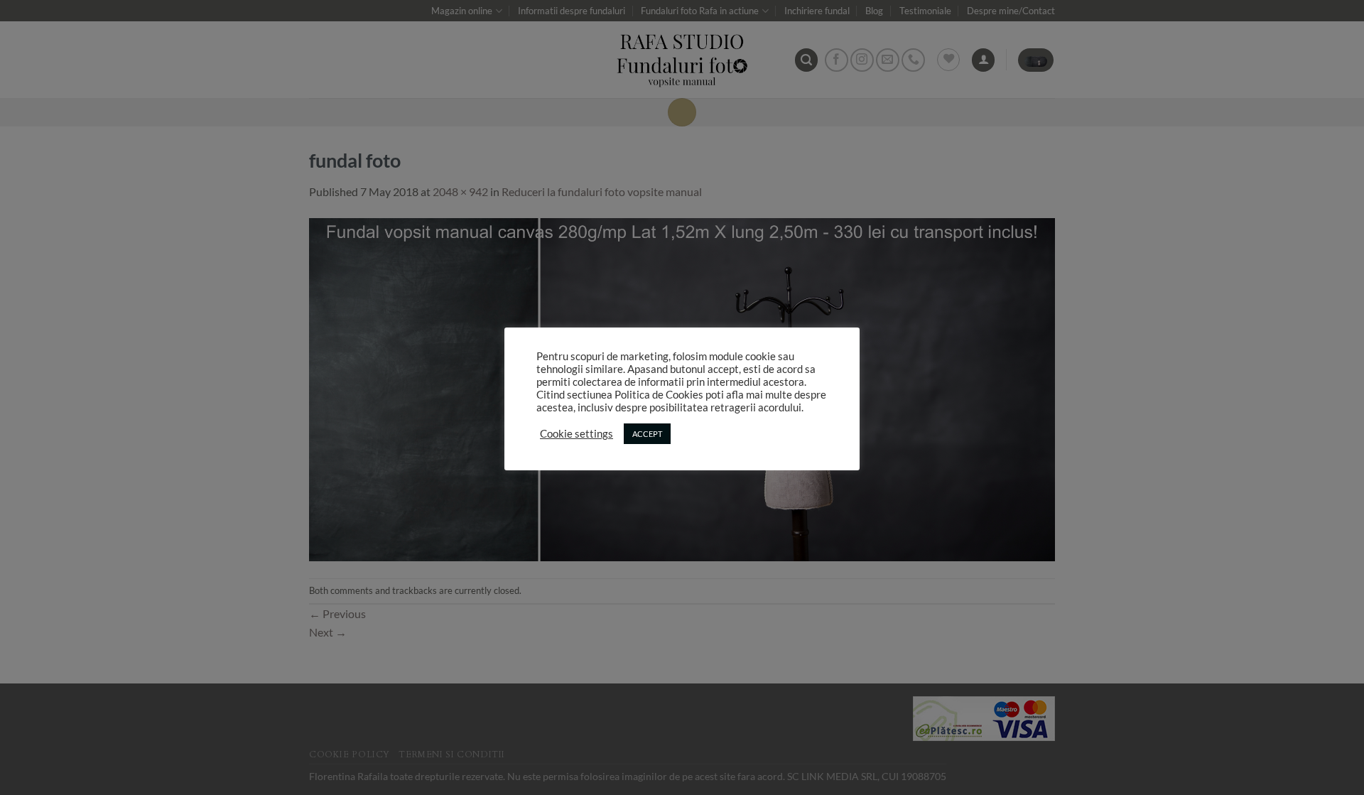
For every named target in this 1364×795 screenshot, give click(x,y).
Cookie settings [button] (576, 434)
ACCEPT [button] (647, 433)
